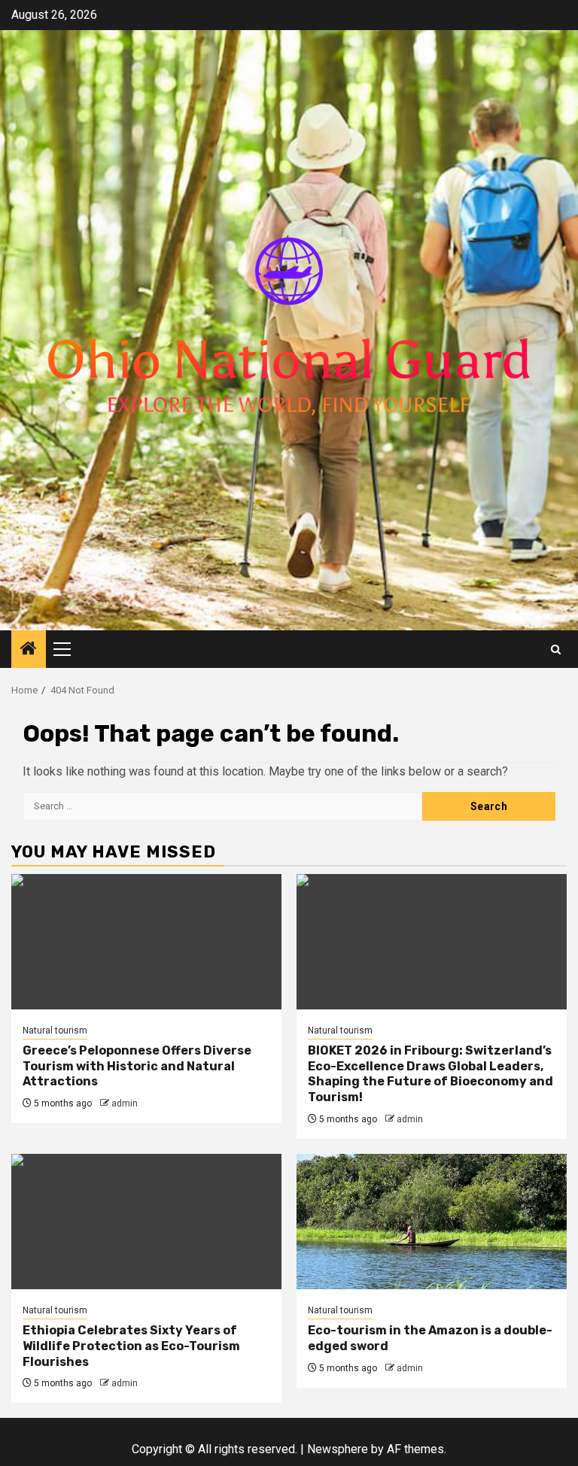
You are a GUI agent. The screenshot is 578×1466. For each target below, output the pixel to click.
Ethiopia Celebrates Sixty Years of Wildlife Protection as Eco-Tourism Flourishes (131, 1346)
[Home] (28, 649)
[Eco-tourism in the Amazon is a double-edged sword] (432, 1221)
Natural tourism (55, 1030)
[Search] (555, 649)
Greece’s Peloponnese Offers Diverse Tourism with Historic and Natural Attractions (137, 1066)
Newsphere (337, 1449)
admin (124, 1103)
